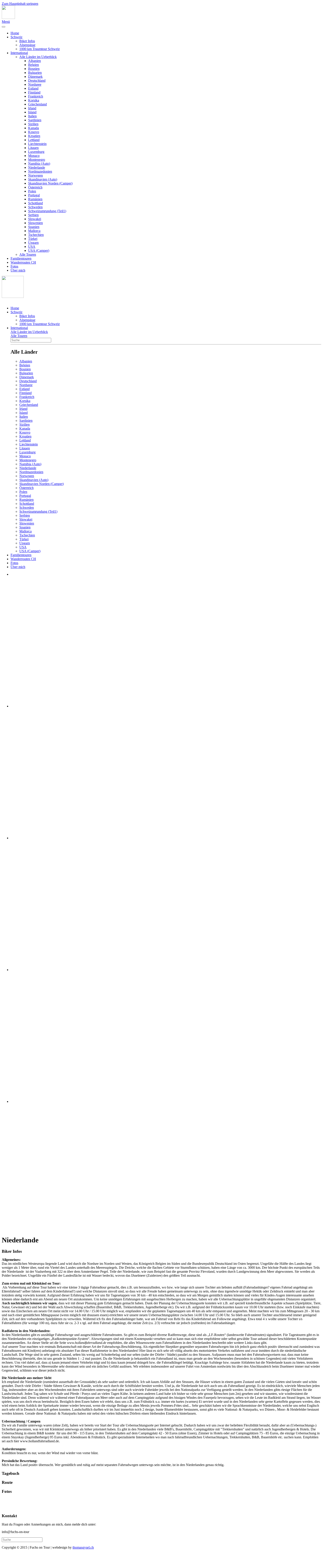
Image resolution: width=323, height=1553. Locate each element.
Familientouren (21, 258)
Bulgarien (35, 72)
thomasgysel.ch (83, 1547)
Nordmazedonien (40, 171)
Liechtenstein (37, 144)
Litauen (33, 148)
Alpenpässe (27, 45)
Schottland (35, 203)
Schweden (35, 207)
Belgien (33, 65)
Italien (32, 116)
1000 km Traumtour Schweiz (39, 49)
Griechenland (37, 104)
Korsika (33, 100)
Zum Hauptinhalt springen (20, 3)
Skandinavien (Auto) (42, 179)
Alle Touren (27, 254)
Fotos (14, 266)
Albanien (34, 61)
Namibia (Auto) (39, 163)
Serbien (33, 215)
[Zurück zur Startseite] (8, 18)
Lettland (34, 140)
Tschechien (36, 235)
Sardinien (34, 120)
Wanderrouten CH (23, 262)
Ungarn (33, 242)
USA (31, 246)
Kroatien (34, 136)
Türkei (32, 239)
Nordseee (34, 84)
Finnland (34, 92)
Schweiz (16, 37)
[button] (161, 1251)
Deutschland (36, 80)
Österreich (35, 187)
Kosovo (33, 132)
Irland (32, 108)
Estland (33, 88)
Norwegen (35, 175)
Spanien (33, 227)
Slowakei (34, 219)
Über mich (18, 270)
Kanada (33, 128)
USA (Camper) (38, 250)
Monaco (34, 155)
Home (15, 33)
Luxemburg (36, 152)
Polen (32, 191)
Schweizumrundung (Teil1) (47, 211)
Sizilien (33, 124)
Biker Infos (27, 41)
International (19, 53)
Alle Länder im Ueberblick (38, 57)
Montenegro (36, 159)
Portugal (34, 195)
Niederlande (36, 167)
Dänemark (35, 76)
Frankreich (35, 96)
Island (32, 112)
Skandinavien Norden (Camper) (50, 183)
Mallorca (34, 231)
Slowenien (35, 223)
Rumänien (35, 199)
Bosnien (34, 69)
